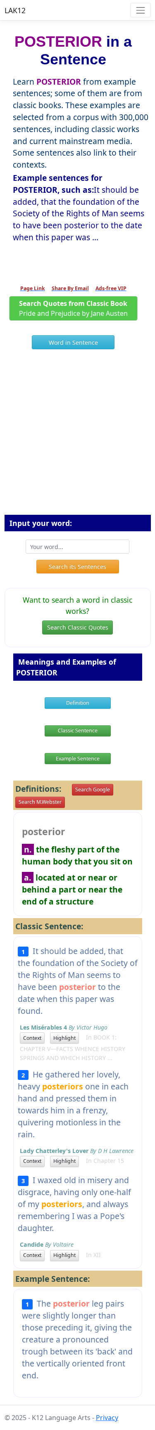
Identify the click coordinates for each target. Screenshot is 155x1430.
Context (32, 1038)
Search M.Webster (40, 801)
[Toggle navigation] (140, 10)
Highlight (64, 1038)
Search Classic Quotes (77, 627)
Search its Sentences (77, 567)
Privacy (107, 1417)
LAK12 (15, 10)
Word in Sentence (73, 342)
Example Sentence (78, 758)
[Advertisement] (77, 435)
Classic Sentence (78, 730)
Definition (77, 702)
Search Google (92, 789)
